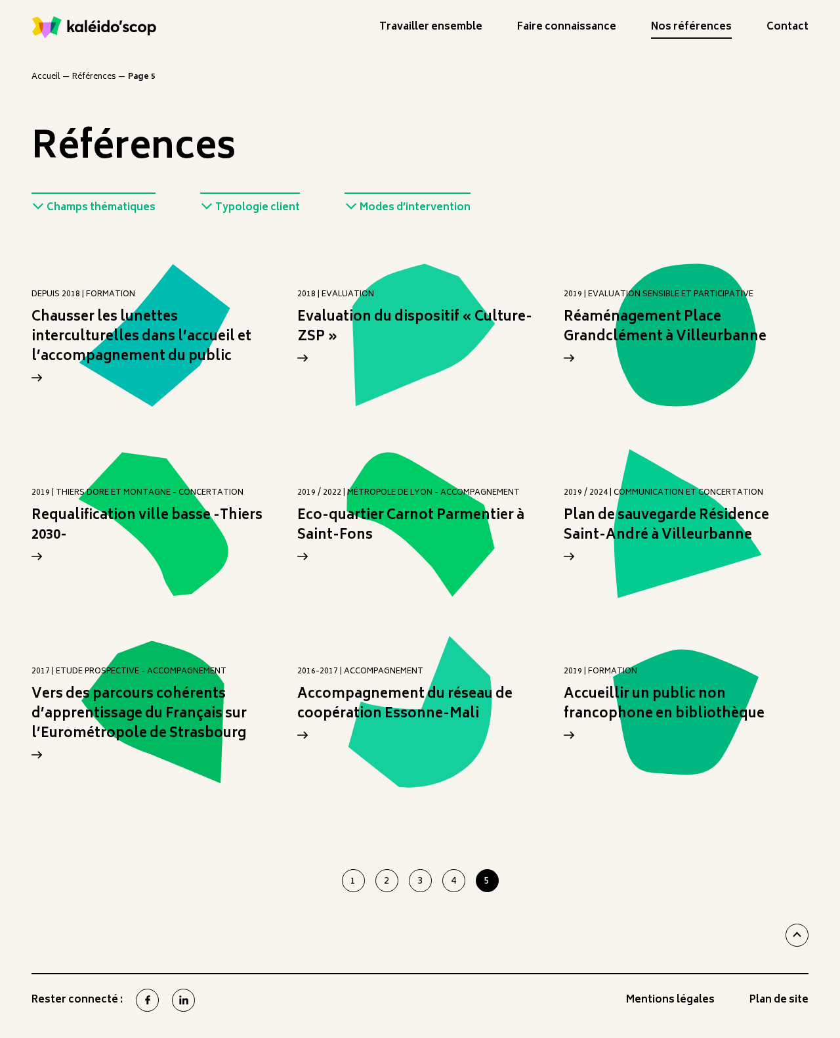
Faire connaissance (566, 29)
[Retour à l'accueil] (94, 27)
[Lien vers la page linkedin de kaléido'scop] (183, 1000)
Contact (787, 29)
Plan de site (778, 1002)
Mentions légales (670, 1002)
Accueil (46, 77)
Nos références (691, 29)
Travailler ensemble (430, 29)
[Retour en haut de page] (797, 935)
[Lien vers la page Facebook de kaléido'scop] (147, 1000)
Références (94, 77)
